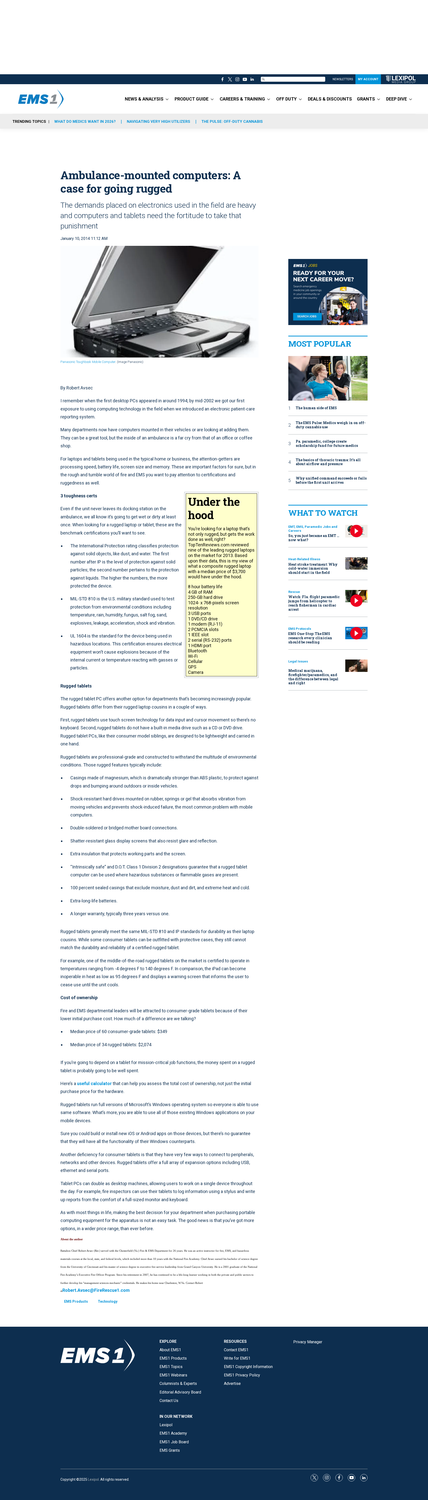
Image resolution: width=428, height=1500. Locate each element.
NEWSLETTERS (343, 79)
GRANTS (366, 99)
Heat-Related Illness (304, 559)
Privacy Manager (307, 1342)
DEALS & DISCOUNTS (330, 99)
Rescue (294, 592)
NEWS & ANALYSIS (144, 99)
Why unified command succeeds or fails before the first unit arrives (331, 480)
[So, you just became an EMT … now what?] (356, 531)
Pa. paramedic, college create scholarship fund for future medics (327, 443)
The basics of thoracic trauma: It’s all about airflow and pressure (328, 462)
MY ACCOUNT (368, 79)
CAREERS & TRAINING (242, 99)
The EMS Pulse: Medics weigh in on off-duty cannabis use (331, 425)
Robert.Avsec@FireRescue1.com (96, 1290)
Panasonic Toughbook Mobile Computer (87, 362)
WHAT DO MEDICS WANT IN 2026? (85, 121)
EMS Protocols (299, 629)
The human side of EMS (316, 408)
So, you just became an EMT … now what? (313, 537)
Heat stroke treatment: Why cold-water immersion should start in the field (313, 568)
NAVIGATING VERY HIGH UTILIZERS (158, 121)
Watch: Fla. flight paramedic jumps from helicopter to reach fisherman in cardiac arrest (314, 602)
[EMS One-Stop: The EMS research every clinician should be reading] (356, 633)
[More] (167, 99)
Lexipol (93, 1479)
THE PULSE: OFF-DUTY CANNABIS (232, 121)
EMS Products (76, 1301)
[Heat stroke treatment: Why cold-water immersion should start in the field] (356, 563)
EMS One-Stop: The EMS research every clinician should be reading (310, 637)
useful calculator (94, 1083)
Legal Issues (298, 661)
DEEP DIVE (396, 99)
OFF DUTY (286, 99)
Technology (107, 1301)
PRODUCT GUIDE (192, 99)
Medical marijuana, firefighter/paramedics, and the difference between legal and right (313, 676)
